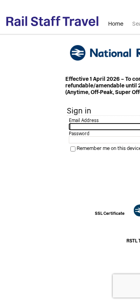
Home (115, 23)
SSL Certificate (109, 213)
